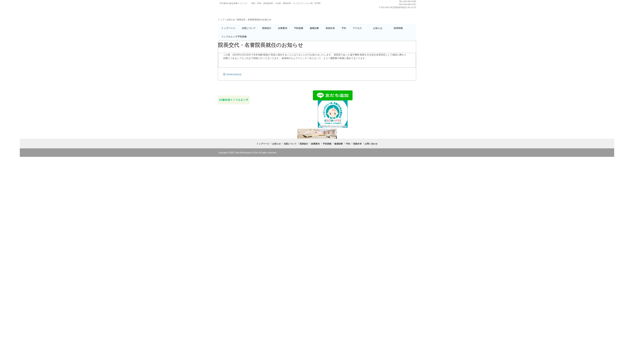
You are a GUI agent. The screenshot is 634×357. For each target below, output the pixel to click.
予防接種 (298, 28)
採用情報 (398, 28)
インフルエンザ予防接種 (234, 36)
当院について (249, 28)
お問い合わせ (371, 144)
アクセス (360, 28)
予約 (343, 28)
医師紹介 (266, 28)
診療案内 (282, 28)
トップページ (228, 28)
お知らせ (380, 28)
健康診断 (314, 28)
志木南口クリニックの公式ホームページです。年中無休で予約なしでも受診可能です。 (240, 11)
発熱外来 (330, 28)
